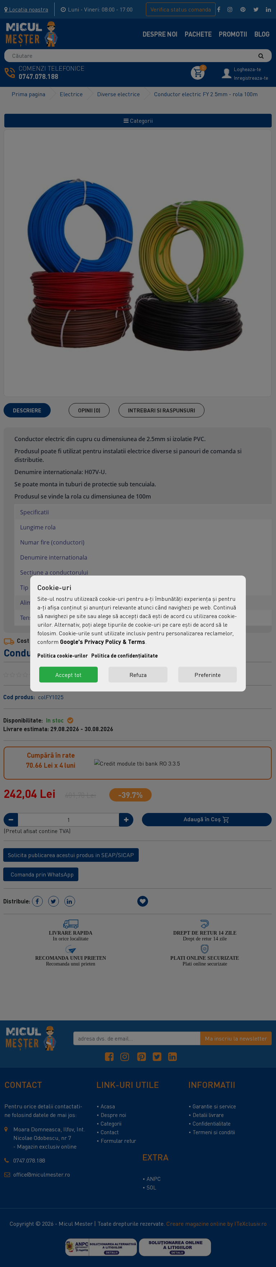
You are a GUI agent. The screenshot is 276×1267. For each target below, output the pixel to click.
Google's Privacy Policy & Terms (102, 641)
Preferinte (207, 674)
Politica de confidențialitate (124, 656)
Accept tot (68, 674)
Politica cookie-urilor (62, 656)
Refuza (138, 674)
